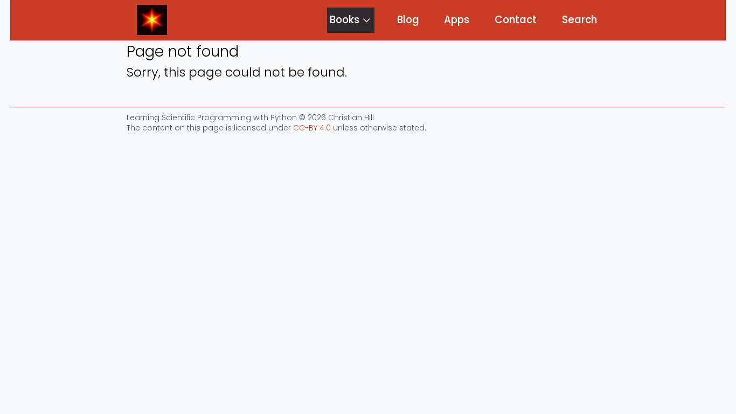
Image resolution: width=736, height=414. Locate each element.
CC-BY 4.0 (312, 127)
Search (579, 19)
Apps (456, 19)
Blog (408, 19)
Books (344, 19)
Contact (516, 19)
